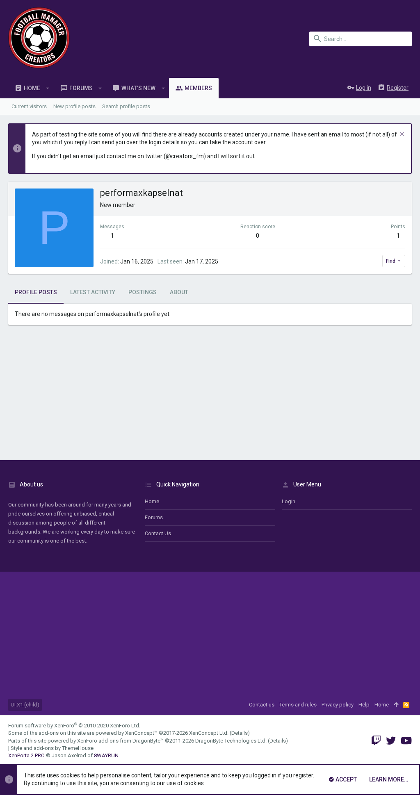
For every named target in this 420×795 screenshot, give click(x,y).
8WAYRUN (106, 755)
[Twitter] (391, 741)
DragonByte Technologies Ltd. (231, 741)
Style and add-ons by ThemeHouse (52, 748)
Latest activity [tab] (92, 292)
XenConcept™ (141, 733)
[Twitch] (376, 741)
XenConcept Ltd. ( (210, 733)
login (288, 501)
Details (239, 733)
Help (364, 705)
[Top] (396, 705)
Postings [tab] (142, 292)
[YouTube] (406, 741)
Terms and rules (298, 705)
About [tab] (179, 292)
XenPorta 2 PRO (26, 755)
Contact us (158, 533)
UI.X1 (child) (25, 705)
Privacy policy (338, 705)
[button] (48, 88)
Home (152, 501)
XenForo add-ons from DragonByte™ (120, 741)
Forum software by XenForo (74, 725)
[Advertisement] (210, 394)
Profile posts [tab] (36, 292)
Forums (154, 517)
